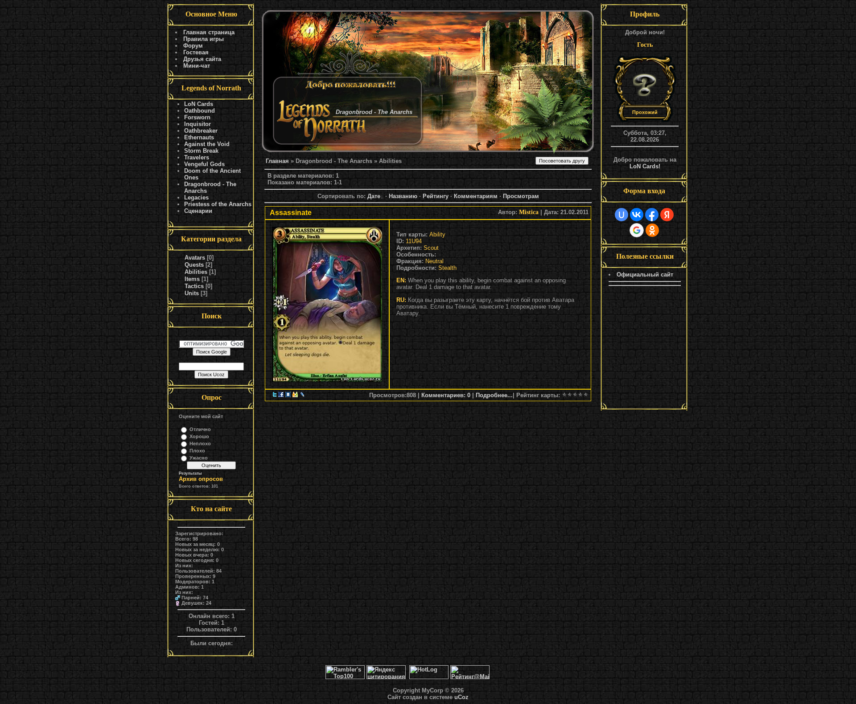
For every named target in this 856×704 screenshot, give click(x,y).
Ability (437, 234)
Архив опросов (201, 479)
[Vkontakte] (288, 395)
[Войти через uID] (621, 214)
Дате (373, 196)
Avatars (195, 257)
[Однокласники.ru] (295, 395)
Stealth (447, 268)
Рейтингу (436, 196)
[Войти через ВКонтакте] (636, 214)
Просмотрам (521, 196)
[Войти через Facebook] (651, 214)
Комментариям (476, 196)
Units (192, 293)
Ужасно (198, 457)
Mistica (529, 212)
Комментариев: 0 (445, 395)
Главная (277, 161)
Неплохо (200, 443)
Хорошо (199, 436)
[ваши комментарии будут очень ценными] (327, 302)
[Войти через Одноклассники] (652, 230)
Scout (431, 247)
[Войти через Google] (637, 230)
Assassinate (291, 212)
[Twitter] (274, 395)
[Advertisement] (644, 348)
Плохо (197, 450)
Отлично (200, 429)
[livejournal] (302, 395)
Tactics (194, 286)
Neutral (434, 261)
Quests (194, 264)
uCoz (461, 697)
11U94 (414, 241)
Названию (403, 196)
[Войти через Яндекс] (667, 214)
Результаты (190, 473)
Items (192, 279)
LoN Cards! (645, 166)
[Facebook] (281, 395)
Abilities (196, 272)
